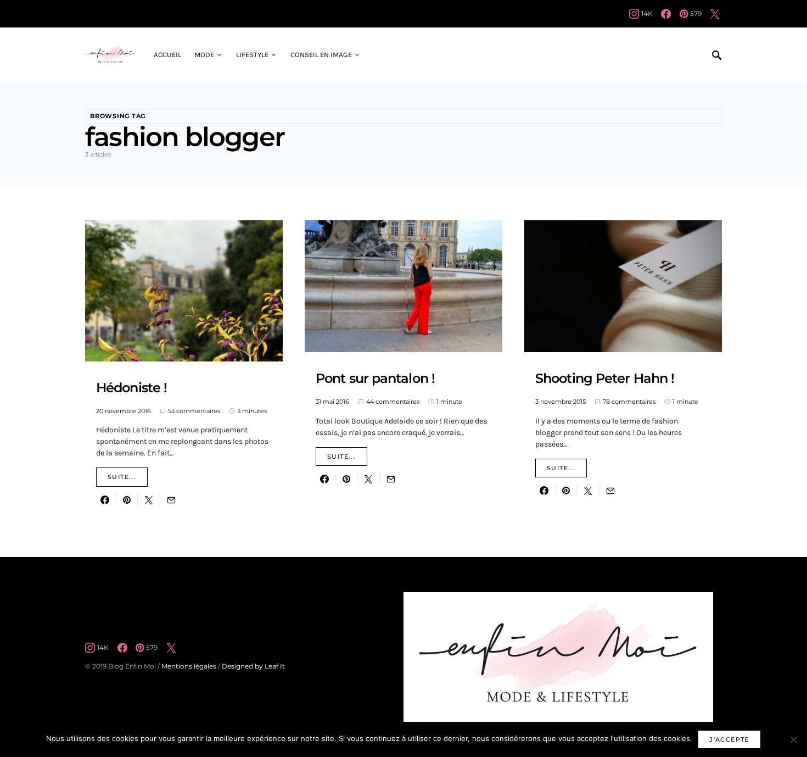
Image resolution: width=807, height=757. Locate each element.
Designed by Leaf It (253, 666)
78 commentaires (629, 401)
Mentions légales (188, 666)
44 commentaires (392, 401)
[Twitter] (715, 14)
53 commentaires (194, 411)
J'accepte (729, 739)
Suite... (122, 477)
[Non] (793, 739)
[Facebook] (666, 14)
